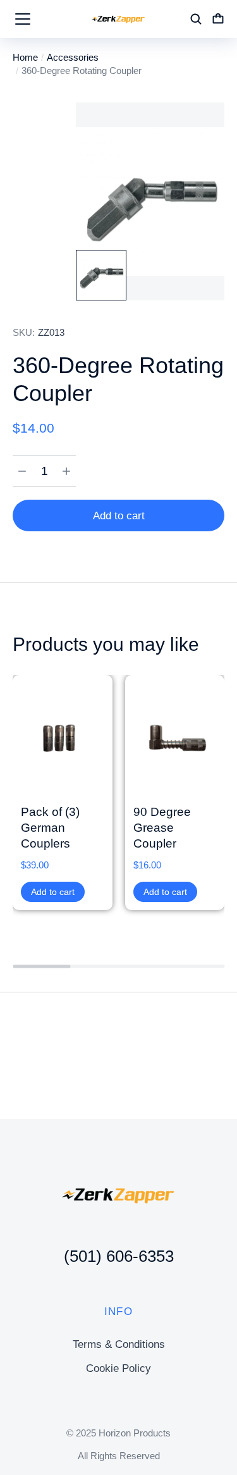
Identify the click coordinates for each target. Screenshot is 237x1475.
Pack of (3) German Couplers (50, 827)
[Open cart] (218, 19)
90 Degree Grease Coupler (162, 827)
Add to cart (119, 516)
